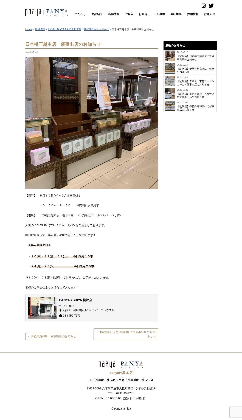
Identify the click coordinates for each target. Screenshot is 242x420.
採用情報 (193, 14)
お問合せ (144, 14)
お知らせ (209, 14)
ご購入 (129, 14)
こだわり (80, 14)
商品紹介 (97, 14)
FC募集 (160, 14)
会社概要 (176, 14)
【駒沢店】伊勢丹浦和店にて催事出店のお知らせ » (127, 334)
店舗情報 (113, 14)
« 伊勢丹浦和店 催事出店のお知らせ (52, 336)
